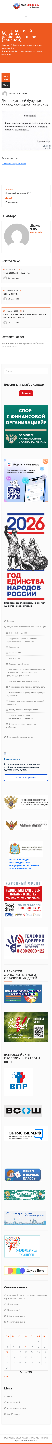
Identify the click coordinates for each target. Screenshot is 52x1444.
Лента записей (13, 1402)
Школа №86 (21, 93)
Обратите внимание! (17, 273)
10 (7, 1352)
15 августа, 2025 (12, 311)
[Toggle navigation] (26, 17)
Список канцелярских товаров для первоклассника (25, 316)
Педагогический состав (19, 664)
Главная (5, 45)
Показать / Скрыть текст (14, 163)
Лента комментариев (16, 1408)
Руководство (14, 658)
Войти (9, 1396)
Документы (14, 647)
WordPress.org (13, 1414)
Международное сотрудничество (23, 710)
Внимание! (10, 293)
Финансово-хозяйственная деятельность (27, 687)
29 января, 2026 (12, 290)
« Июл (7, 1376)
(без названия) (13, 1304)
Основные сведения (18, 633)
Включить (26, 393)
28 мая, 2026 (10, 269)
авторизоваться (9, 346)
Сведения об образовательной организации (26, 626)
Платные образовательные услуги (24, 681)
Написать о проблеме (26, 777)
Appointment (21, 1440)
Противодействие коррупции (20, 737)
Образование (15, 653)
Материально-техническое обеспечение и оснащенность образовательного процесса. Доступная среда (25, 672)
